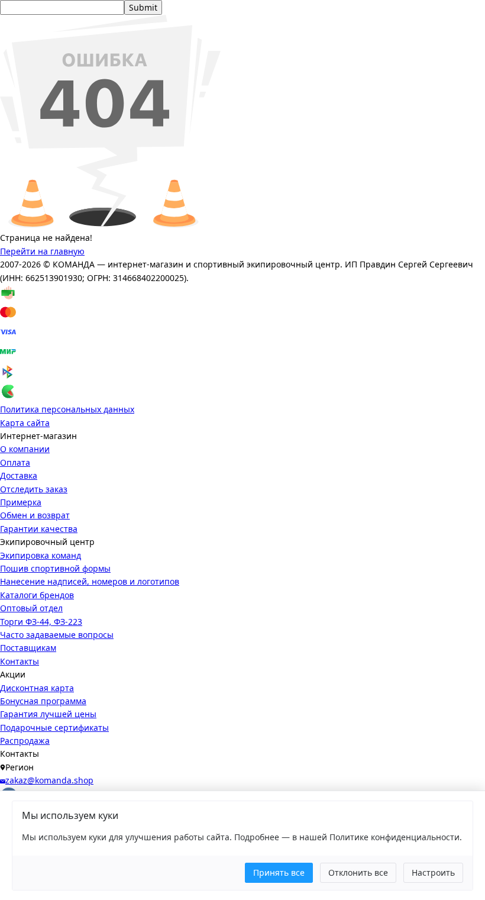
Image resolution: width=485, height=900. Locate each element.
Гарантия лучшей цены (48, 714)
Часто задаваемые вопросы (57, 634)
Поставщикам (28, 647)
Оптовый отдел (31, 608)
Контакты (19, 661)
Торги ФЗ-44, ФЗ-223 (41, 621)
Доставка (18, 475)
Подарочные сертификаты (54, 727)
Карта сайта (25, 422)
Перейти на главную (42, 251)
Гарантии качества (38, 528)
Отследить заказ (33, 489)
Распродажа (25, 740)
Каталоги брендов (37, 595)
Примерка (20, 502)
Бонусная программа (43, 701)
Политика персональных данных (67, 409)
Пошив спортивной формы (55, 568)
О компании (25, 448)
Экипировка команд (40, 555)
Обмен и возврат (35, 515)
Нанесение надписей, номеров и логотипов (89, 581)
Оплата (15, 462)
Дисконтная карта (37, 687)
